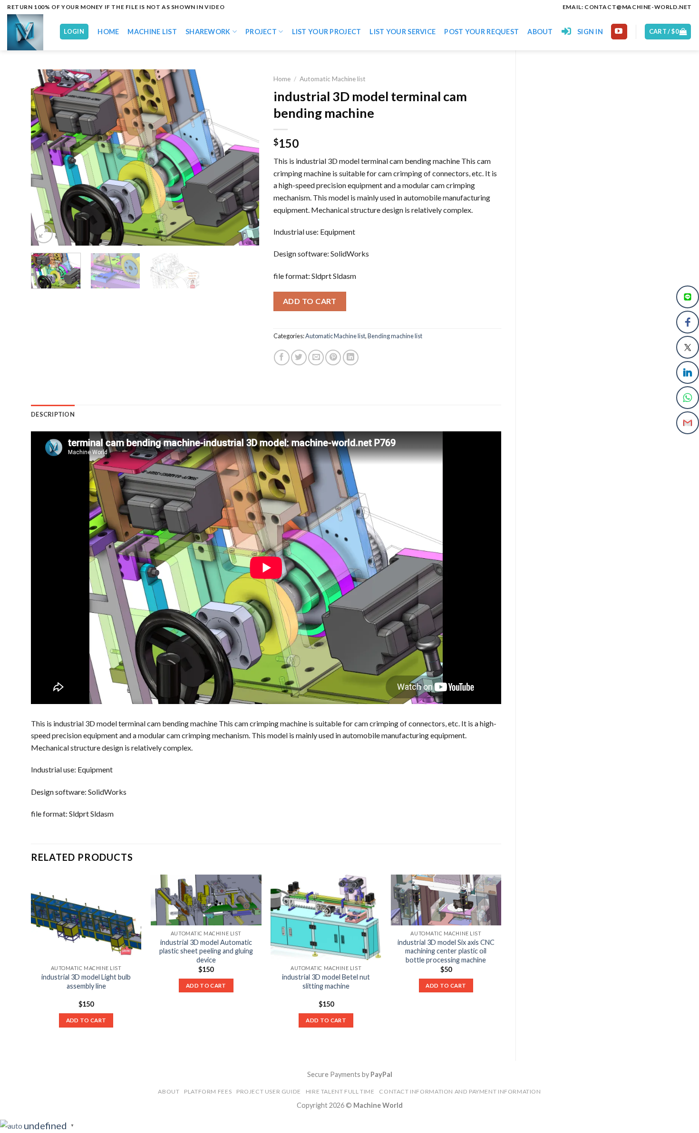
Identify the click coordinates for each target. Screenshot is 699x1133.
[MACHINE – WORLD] (26, 32)
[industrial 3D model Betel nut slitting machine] (326, 917)
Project (261, 32)
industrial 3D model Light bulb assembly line (86, 981)
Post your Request (481, 32)
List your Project (326, 32)
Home (108, 32)
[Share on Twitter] (299, 357)
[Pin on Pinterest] (333, 357)
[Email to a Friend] (316, 357)
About (540, 32)
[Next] (242, 157)
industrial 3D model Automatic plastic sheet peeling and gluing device (206, 951)
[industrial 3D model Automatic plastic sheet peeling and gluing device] (206, 900)
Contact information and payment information (460, 1091)
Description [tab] (53, 414)
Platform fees (208, 1091)
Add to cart (310, 300)
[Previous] (47, 157)
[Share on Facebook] (282, 357)
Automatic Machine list (333, 79)
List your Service (402, 32)
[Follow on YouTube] (619, 32)
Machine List (151, 32)
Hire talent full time (340, 1091)
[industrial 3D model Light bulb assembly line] (86, 917)
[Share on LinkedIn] (351, 357)
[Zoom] (43, 234)
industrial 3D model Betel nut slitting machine (326, 981)
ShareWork (208, 32)
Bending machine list (395, 336)
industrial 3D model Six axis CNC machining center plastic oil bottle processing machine (446, 951)
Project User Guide (268, 1091)
